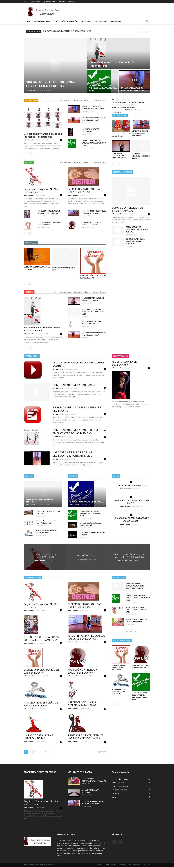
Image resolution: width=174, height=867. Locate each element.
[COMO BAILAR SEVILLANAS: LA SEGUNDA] (37, 256)
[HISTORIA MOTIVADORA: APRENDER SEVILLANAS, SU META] (118, 610)
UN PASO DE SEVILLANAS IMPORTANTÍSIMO (38, 737)
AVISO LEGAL (116, 21)
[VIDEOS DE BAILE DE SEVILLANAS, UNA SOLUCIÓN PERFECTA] (55, 65)
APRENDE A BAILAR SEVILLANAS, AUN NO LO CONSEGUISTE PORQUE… (135, 586)
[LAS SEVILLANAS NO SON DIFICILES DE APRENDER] (70, 324)
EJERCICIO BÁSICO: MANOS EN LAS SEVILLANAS (41, 671)
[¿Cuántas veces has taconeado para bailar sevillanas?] (74, 120)
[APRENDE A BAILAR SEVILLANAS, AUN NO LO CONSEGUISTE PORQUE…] (118, 586)
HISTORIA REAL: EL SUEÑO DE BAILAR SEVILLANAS (41, 704)
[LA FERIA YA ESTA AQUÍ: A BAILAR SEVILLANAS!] (28, 512)
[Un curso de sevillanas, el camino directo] (121, 126)
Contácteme (61, 1)
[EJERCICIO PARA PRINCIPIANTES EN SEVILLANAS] (74, 781)
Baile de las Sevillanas (81, 100)
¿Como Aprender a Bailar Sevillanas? (131, 485)
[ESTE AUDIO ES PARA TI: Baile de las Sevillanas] (72, 534)
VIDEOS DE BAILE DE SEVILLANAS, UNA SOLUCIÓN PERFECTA (137, 229)
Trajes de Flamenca (99, 100)
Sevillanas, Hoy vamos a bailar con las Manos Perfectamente (43, 135)
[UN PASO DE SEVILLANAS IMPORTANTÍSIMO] (45, 557)
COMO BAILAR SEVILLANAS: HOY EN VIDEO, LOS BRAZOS (119, 156)
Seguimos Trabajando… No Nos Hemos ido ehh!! (41, 190)
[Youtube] (120, 842)
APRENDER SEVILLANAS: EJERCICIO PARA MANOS (82, 704)
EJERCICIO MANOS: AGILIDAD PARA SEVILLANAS (85, 190)
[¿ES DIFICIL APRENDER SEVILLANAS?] (70, 132)
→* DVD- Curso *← (35, 1)
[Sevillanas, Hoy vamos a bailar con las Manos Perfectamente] (43, 118)
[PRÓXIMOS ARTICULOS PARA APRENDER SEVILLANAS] (33, 415)
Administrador (31, 90)
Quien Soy (71, 1)
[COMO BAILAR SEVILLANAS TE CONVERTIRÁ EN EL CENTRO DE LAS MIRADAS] (31, 437)
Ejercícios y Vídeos (49, 1)
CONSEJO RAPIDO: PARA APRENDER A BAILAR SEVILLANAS (135, 241)
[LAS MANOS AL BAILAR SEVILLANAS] (74, 793)
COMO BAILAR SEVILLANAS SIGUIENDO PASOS (141, 156)
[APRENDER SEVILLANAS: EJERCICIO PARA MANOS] (87, 690)
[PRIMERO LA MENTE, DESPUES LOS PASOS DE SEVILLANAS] (87, 723)
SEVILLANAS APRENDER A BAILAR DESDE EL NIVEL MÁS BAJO (92, 311)
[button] (147, 21)
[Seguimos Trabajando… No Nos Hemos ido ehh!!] (43, 176)
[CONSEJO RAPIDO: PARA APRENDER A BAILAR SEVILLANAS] (118, 242)
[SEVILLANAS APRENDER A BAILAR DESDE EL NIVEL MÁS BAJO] (74, 312)
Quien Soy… (86, 21)
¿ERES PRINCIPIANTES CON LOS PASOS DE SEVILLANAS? (140, 133)
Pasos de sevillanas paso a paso (56, 31)
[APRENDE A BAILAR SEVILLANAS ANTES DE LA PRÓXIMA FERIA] (129, 557)
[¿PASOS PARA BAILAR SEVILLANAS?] (87, 494)
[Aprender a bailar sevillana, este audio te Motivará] (72, 525)
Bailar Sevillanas (42, 21)
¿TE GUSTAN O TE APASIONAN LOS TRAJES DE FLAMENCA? (41, 638)
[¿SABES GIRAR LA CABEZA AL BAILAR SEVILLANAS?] (74, 301)
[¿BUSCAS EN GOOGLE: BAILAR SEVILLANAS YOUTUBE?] (33, 370)
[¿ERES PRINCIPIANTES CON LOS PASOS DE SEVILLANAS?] (74, 213)
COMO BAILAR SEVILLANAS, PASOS (74, 385)
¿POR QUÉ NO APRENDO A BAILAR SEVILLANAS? (83, 671)
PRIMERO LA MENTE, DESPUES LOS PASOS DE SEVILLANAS (85, 737)
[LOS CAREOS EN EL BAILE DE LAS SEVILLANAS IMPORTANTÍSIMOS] (37, 458)
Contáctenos (101, 21)
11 (105, 436)
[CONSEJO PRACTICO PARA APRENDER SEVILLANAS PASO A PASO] (102, 81)
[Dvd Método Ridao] (87, 557)
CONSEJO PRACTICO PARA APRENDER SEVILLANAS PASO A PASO (94, 143)
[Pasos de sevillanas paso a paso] (65, 256)
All (55, 100)
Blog (56, 21)
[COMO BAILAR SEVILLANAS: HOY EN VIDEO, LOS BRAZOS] (121, 146)
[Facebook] (114, 842)
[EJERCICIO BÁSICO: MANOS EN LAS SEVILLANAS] (28, 225)
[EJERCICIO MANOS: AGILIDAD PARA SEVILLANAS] (87, 176)
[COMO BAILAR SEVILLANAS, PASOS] (37, 392)
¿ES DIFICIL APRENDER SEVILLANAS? (125, 363)
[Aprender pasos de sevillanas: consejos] (43, 494)
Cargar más (130, 631)
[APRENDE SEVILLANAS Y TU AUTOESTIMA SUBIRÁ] (118, 622)
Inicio (25, 1)
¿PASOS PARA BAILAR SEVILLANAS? (87, 502)
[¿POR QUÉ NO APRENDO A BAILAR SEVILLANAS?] (72, 225)
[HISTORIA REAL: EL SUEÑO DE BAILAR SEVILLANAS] (28, 533)
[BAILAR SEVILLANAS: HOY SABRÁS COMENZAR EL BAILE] (134, 80)
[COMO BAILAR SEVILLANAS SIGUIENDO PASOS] (141, 146)
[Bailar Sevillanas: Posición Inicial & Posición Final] (118, 53)
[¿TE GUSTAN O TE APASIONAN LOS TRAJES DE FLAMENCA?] (27, 214)
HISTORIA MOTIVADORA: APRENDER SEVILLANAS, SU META (136, 609)
